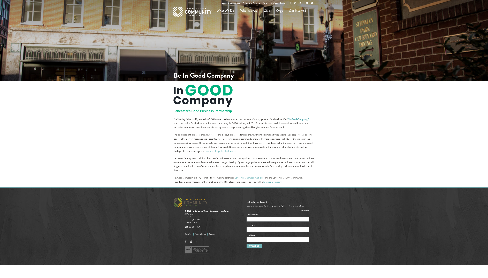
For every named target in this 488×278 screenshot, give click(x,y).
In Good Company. (273, 182)
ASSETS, (259, 178)
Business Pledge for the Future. (220, 151)
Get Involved (297, 10)
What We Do (225, 10)
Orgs (279, 10)
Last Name (251, 235)
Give (267, 10)
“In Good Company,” (298, 119)
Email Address (253, 214)
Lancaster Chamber (244, 178)
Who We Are (249, 10)
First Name (251, 224)
